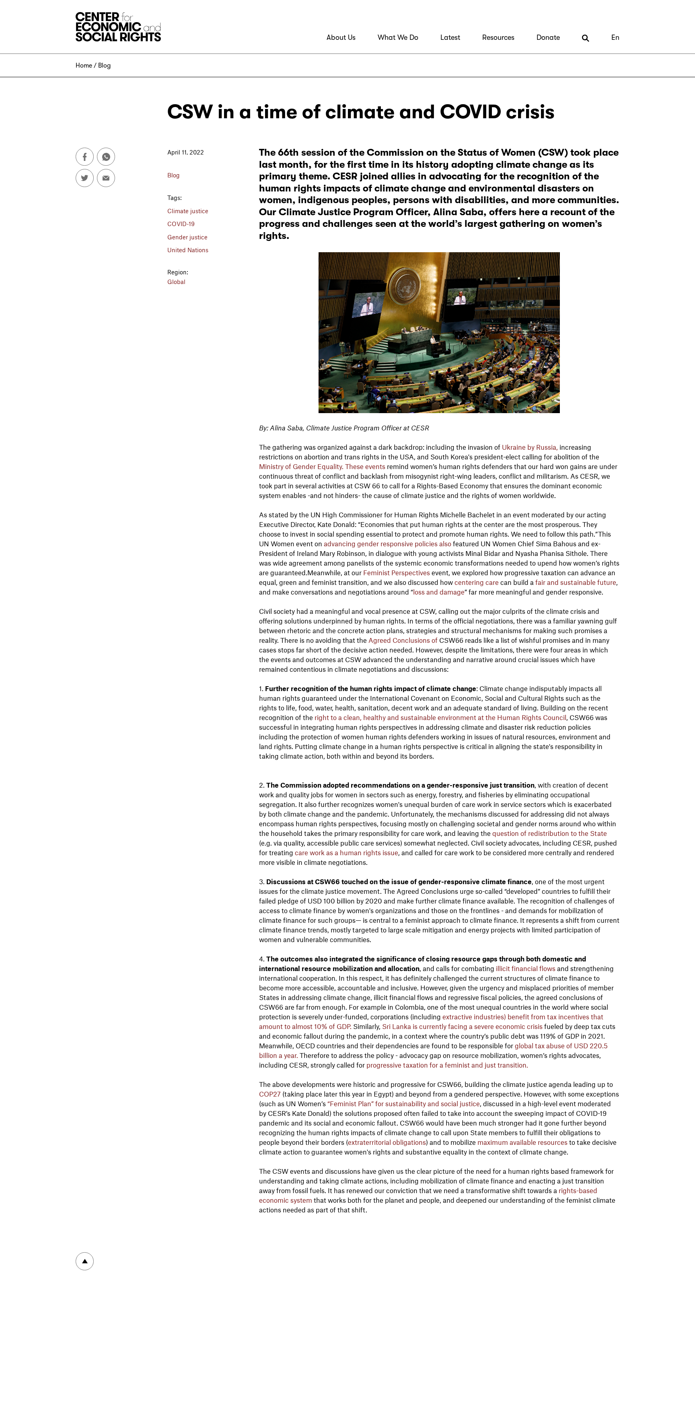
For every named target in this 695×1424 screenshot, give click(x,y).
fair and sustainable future (575, 582)
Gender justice (187, 237)
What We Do (398, 37)
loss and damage (439, 592)
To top (85, 1261)
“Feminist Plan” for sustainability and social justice (403, 1103)
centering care (476, 582)
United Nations (187, 249)
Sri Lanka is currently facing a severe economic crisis (463, 1026)
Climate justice (187, 210)
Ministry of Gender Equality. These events (323, 466)
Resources (498, 37)
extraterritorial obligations (387, 1142)
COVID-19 (181, 223)
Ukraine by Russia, (530, 447)
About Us (341, 37)
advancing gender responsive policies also (388, 543)
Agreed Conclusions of (403, 640)
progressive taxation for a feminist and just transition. (448, 1065)
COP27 (270, 1094)
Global (176, 281)
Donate (548, 37)
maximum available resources (522, 1142)
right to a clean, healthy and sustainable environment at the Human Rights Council (440, 717)
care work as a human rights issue (346, 852)
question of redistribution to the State (549, 833)
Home (84, 65)
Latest (450, 37)
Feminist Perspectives (396, 572)
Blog (104, 65)
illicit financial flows (525, 968)
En (615, 37)
